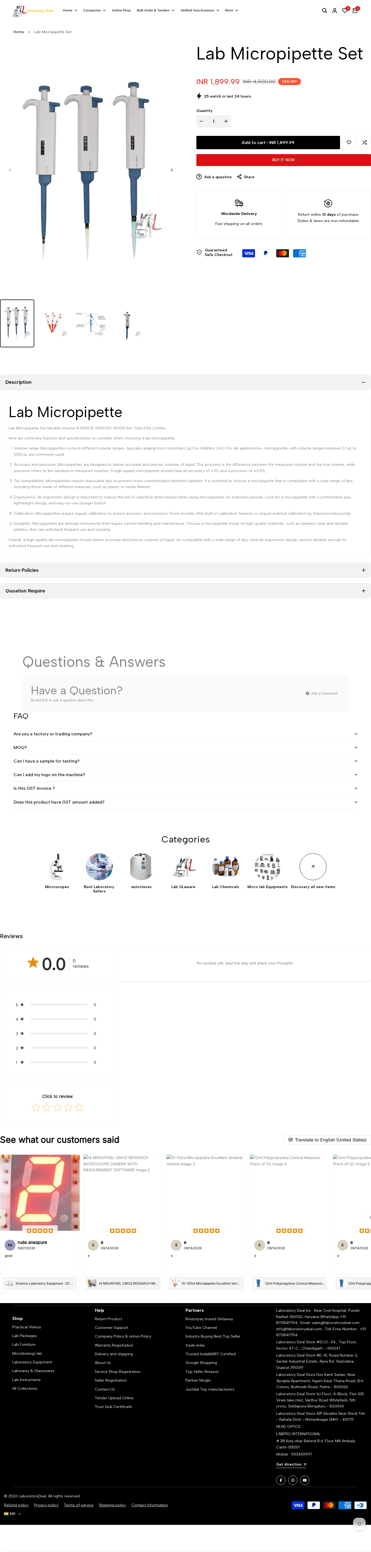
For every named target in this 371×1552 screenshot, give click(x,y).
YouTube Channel (201, 1327)
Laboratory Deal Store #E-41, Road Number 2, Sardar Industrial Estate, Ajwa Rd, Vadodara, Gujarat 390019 (317, 1361)
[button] (349, 142)
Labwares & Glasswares (33, 1371)
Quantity (204, 110)
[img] (40, 1231)
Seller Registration (111, 1380)
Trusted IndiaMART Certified (211, 1354)
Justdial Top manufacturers (210, 1389)
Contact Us (105, 1389)
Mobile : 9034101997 (294, 1454)
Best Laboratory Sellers (99, 889)
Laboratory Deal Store (296, 1374)
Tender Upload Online (114, 1398)
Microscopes (57, 887)
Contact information (149, 1505)
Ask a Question (324, 693)
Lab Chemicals (225, 887)
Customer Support (111, 1327)
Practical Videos (26, 1327)
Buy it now (283, 160)
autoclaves (141, 887)
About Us (103, 1362)
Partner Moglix (198, 1380)
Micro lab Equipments (267, 887)
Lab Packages (24, 1336)
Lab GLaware (183, 887)
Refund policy (16, 1505)
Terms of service (78, 1505)
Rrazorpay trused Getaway (209, 1319)
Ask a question (217, 177)
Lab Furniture (24, 1344)
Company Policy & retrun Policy (123, 1336)
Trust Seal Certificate (113, 1406)
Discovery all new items (313, 887)
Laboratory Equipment (32, 1362)
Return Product (108, 1319)
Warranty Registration (114, 1345)
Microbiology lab (27, 1353)
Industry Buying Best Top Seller (213, 1336)
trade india (195, 1345)
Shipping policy (112, 1505)
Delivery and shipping (114, 1354)
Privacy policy (46, 1505)
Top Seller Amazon (202, 1371)
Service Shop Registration (117, 1371)
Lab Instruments (26, 1380)
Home (19, 32)
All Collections (24, 1388)
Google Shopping (201, 1362)
